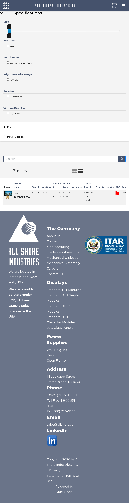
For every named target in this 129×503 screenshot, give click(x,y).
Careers (52, 268)
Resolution (44, 187)
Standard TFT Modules (64, 290)
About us (53, 236)
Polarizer (9, 91)
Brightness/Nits (105, 187)
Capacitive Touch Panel (20, 63)
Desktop (53, 355)
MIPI (11, 46)
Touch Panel (11, 57)
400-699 (13, 80)
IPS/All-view (15, 113)
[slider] (9, 31)
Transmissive (15, 96)
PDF (118, 187)
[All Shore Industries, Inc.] (55, 5)
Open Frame (56, 360)
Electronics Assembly (63, 252)
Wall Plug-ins (57, 350)
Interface (9, 40)
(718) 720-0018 (67, 395)
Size (6, 21)
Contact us (55, 274)
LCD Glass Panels (60, 328)
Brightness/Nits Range (17, 74)
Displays (11, 127)
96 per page (21, 170)
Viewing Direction (14, 108)
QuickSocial (64, 492)
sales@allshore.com (62, 424)
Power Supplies (15, 136)
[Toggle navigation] (123, 5)
